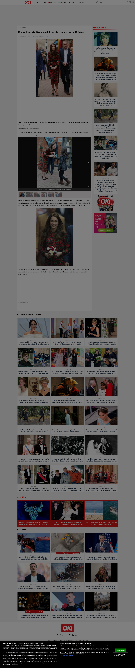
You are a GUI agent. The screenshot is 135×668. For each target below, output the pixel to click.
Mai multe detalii (15, 650)
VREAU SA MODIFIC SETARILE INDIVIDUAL (120, 654)
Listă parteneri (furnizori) (66, 655)
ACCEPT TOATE (120, 650)
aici (56, 658)
